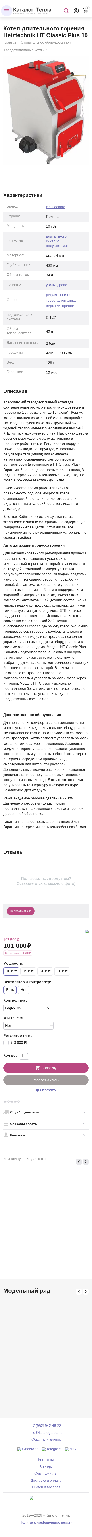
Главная (10, 42)
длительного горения (56, 238)
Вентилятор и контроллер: (27, 982)
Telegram (53, 1449)
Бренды (45, 1467)
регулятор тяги (58, 295)
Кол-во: (10, 1055)
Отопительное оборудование (45, 42)
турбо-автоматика (61, 300)
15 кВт (28, 971)
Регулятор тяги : (17, 1035)
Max (72, 1449)
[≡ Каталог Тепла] (32, 10)
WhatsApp (29, 1449)
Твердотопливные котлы (23, 50)
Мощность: (13, 963)
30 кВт (62, 971)
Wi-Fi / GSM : (14, 1018)
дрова (62, 285)
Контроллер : (15, 1000)
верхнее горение (60, 306)
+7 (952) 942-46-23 (46, 1426)
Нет (24, 990)
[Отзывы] (46, 1501)
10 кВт (11, 971)
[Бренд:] (87, 931)
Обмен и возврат (46, 1487)
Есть (10, 990)
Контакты (46, 1460)
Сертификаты (45, 1473)
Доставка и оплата (46, 1480)
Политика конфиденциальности (46, 1522)
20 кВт (45, 971)
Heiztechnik (55, 207)
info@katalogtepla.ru (45, 1433)
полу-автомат (57, 246)
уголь (50, 285)
